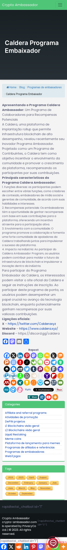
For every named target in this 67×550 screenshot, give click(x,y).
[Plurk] (7, 362)
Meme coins (13, 439)
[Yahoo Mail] (47, 376)
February (28, 483)
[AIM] (20, 376)
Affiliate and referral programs (26, 413)
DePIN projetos (15, 421)
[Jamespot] (60, 376)
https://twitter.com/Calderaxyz (32, 324)
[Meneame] (34, 383)
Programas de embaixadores (44, 87)
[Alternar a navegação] (60, 4)
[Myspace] (20, 369)
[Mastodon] (34, 356)
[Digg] (42, 397)
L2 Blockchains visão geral (22, 430)
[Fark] (54, 369)
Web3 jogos (13, 456)
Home (12, 87)
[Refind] (13, 390)
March (22, 488)
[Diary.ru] (34, 376)
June (10, 488)
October (12, 493)
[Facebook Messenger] (13, 369)
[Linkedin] (20, 356)
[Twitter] (27, 369)
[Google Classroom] (47, 356)
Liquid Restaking (15, 434)
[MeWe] (6, 390)
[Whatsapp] (40, 356)
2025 (21, 477)
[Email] (60, 383)
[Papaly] (40, 383)
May (33, 488)
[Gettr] (20, 362)
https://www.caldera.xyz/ (38, 328)
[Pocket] (47, 362)
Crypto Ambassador (20, 4)
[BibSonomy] (27, 362)
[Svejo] (20, 390)
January (43, 483)
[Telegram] (54, 362)
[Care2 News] (34, 362)
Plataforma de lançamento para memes (32, 443)
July (55, 483)
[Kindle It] (54, 356)
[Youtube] (49, 397)
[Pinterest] (27, 356)
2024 (10, 477)
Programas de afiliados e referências (30, 447)
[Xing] (20, 383)
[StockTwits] (54, 383)
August (43, 477)
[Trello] (7, 376)
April (31, 477)
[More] (55, 397)
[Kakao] (27, 383)
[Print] (13, 383)
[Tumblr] (34, 369)
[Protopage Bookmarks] (60, 369)
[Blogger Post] (27, 376)
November (45, 488)
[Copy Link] (47, 369)
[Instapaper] (40, 376)
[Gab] (60, 362)
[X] (13, 356)
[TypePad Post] (47, 383)
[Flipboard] (54, 376)
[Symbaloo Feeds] (13, 362)
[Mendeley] (7, 383)
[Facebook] (7, 356)
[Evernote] (40, 362)
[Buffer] (7, 369)
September (27, 493)
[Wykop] (13, 376)
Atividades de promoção (21, 417)
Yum (28, 389)
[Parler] (40, 369)
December (13, 483)
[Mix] (60, 356)
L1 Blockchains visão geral (22, 426)
